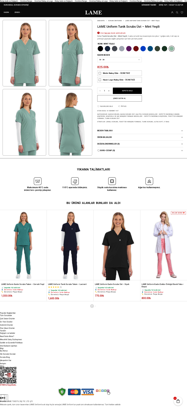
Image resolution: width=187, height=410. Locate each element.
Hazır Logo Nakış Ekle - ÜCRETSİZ (119, 80)
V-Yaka (166, 122)
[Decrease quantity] (99, 91)
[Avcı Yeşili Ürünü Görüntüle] (164, 48)
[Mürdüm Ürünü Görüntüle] (129, 48)
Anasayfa (101, 20)
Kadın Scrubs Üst (127, 114)
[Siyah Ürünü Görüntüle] (100, 48)
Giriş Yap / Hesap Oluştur (171, 5)
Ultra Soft (158, 122)
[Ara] (177, 12)
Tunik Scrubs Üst (112, 118)
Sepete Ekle (127, 91)
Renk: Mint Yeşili (106, 44)
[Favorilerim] (182, 12)
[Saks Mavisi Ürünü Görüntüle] (143, 48)
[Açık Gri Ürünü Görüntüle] (121, 48)
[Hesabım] (172, 12)
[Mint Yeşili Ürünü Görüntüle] (171, 48)
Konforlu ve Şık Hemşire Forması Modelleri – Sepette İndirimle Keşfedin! (136, 116)
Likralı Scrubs (112, 122)
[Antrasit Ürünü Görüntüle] (114, 48)
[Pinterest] (4, 398)
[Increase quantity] (109, 91)
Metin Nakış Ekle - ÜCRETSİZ (116, 73)
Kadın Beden (103, 55)
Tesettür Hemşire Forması (130, 122)
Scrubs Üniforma (115, 20)
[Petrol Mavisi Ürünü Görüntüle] (150, 48)
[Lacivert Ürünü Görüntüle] (107, 48)
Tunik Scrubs (147, 122)
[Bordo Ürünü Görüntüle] (136, 48)
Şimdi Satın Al (119, 98)
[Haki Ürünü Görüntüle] (157, 48)
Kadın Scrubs (113, 114)
